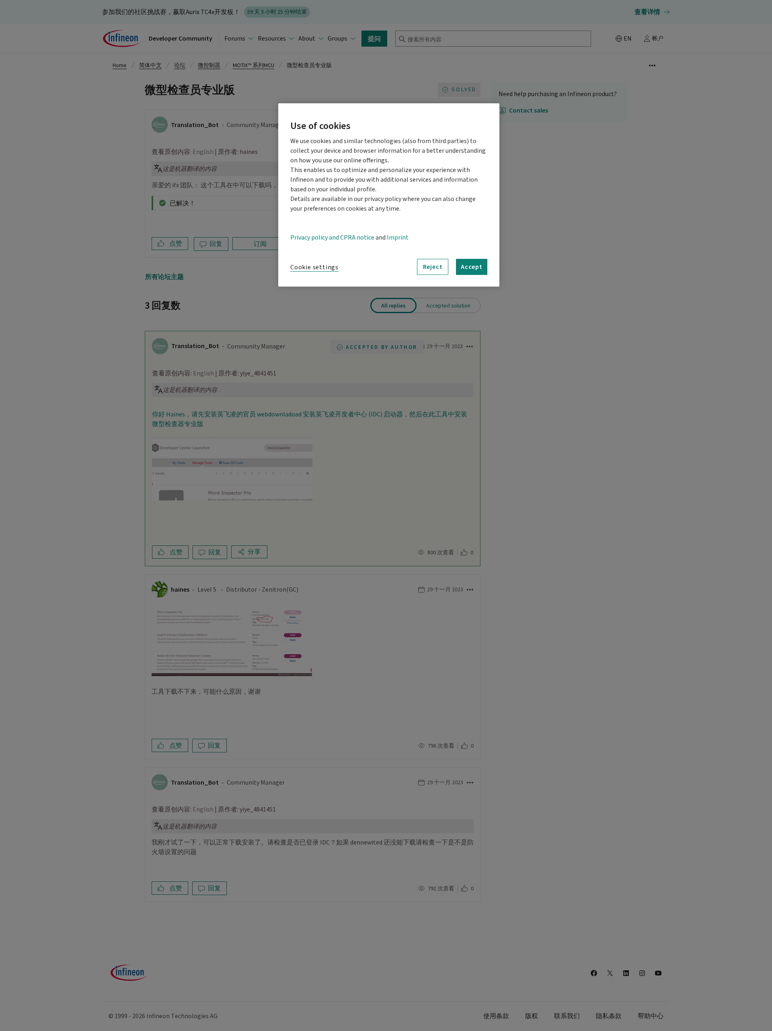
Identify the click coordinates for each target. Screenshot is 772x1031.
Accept (471, 266)
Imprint (398, 237)
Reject (433, 266)
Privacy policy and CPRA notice (332, 237)
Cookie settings (314, 267)
